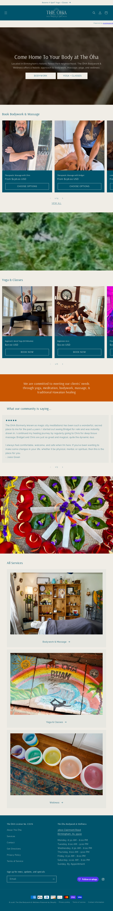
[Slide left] (50, 198)
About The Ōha (14, 830)
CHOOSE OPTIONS (27, 186)
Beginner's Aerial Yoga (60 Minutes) (19, 341)
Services (11, 836)
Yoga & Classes (54, 722)
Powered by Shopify (48, 902)
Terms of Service (15, 861)
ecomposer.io (108, 23)
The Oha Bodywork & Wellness (28, 902)
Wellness (55, 802)
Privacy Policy (14, 855)
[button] (6, 13)
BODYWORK (40, 76)
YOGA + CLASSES (72, 76)
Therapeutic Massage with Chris (17, 175)
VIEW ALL (56, 203)
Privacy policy (64, 902)
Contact (11, 842)
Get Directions (14, 849)
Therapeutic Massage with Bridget (70, 175)
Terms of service (79, 902)
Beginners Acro (63, 341)
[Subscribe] (53, 879)
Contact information (96, 902)
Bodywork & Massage (55, 642)
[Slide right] (63, 198)
